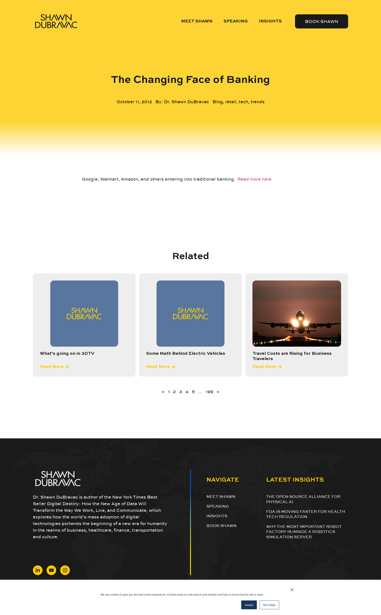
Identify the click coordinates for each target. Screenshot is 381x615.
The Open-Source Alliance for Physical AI (303, 499)
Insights (270, 21)
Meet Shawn (197, 21)
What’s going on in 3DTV (67, 353)
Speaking (236, 21)
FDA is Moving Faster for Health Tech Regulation (305, 514)
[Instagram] (65, 570)
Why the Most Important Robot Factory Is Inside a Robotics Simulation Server (304, 532)
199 (209, 392)
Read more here (254, 179)
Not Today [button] (269, 605)
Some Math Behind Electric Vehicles (185, 353)
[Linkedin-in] (38, 570)
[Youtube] (51, 570)
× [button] (292, 588)
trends (258, 102)
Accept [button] (249, 605)
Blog (218, 102)
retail (230, 102)
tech (243, 102)
